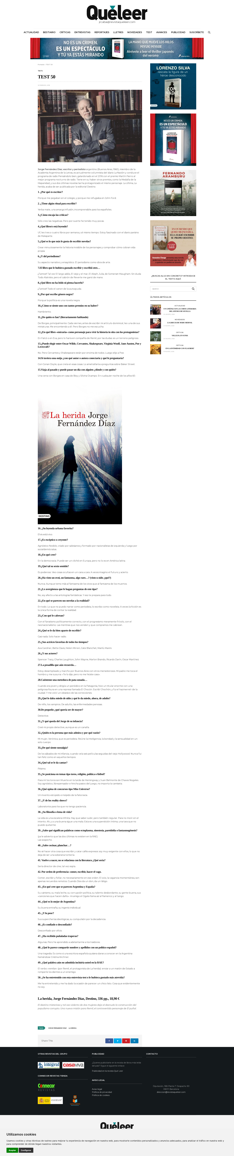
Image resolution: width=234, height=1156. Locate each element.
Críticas (65, 32)
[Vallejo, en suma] (155, 336)
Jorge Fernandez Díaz (57, 1028)
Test (149, 32)
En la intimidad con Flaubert (180, 348)
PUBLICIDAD (178, 32)
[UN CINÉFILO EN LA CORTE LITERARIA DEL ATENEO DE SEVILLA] (155, 309)
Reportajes (102, 32)
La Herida (72, 1028)
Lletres (118, 32)
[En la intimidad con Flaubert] (155, 349)
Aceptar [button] (12, 1150)
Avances (161, 32)
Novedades (134, 32)
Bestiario (49, 32)
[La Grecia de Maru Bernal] (155, 323)
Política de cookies (101, 1095)
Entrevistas (82, 32)
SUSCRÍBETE (196, 32)
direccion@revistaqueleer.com (171, 1092)
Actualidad (31, 32)
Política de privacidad (102, 1092)
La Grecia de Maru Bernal (179, 323)
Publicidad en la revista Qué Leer (107, 1071)
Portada (41, 65)
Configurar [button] (26, 1150)
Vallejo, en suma (180, 335)
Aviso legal (97, 1089)
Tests (40, 71)
